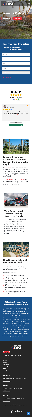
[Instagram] (6, 352)
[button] (29, 3)
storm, (9, 167)
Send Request (7, 77)
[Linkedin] (9, 352)
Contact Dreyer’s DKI (9, 179)
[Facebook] (4, 352)
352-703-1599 (20, 179)
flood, (5, 167)
